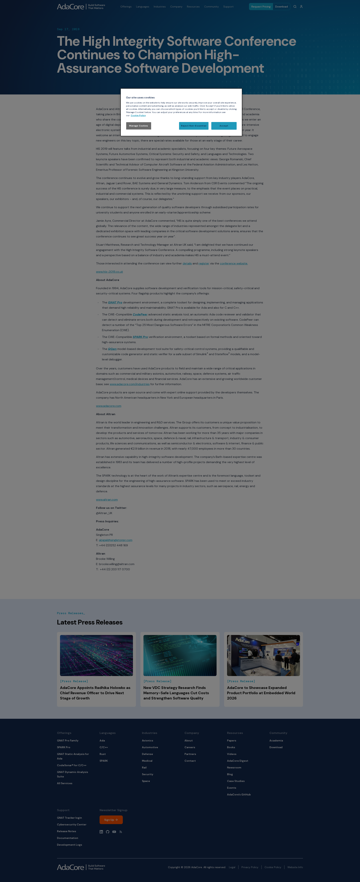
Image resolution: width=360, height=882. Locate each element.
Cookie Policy (138, 115)
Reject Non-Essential (193, 125)
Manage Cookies (138, 125)
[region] (181, 112)
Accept (224, 125)
